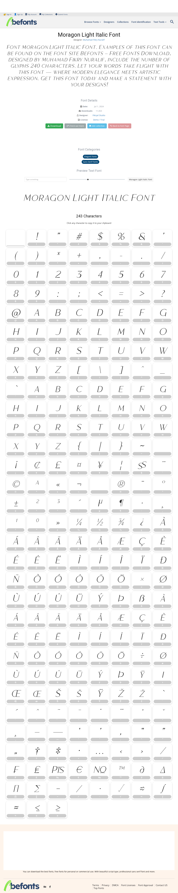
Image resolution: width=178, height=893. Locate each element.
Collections (123, 21)
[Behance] (45, 887)
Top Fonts (99, 888)
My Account (32, 14)
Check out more (76, 126)
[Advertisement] (89, 850)
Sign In (7, 14)
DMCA (115, 885)
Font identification (141, 21)
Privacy (105, 885)
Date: (85, 106)
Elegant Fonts (90, 156)
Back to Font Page (121, 126)
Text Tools (159, 21)
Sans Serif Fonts (90, 161)
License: (84, 119)
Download (55, 125)
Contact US (161, 885)
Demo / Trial (99, 119)
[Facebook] (50, 887)
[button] (172, 22)
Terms (95, 885)
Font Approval (145, 885)
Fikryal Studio (99, 115)
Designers (109, 21)
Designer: (83, 115)
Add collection (98, 126)
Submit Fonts (63, 14)
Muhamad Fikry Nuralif (94, 39)
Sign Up (18, 14)
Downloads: (87, 111)
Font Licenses (128, 885)
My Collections (47, 14)
